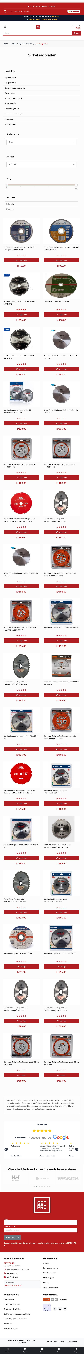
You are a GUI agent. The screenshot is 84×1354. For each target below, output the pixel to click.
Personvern (72, 1341)
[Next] (76, 1149)
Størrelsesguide (48, 1278)
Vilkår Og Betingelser (50, 1287)
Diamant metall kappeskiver (15, 88)
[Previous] (6, 1149)
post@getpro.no (12, 1277)
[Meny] (5, 26)
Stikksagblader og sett (13, 98)
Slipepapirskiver (10, 83)
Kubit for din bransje (11, 1328)
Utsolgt (22, 967)
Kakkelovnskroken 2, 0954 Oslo (18, 1270)
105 (29, 1137)
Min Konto (10, 12)
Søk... (77, 33)
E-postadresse (9, 1226)
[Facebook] (55, 1309)
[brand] (15, 1178)
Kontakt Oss (8, 1324)
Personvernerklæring (50, 1268)
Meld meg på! (12, 1237)
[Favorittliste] (72, 26)
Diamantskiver (10, 93)
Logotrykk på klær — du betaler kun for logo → (43, 19)
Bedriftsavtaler (9, 1299)
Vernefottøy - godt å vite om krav (15, 1319)
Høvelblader (9, 119)
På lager (11, 209)
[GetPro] (38, 27)
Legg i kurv (22, 260)
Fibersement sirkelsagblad (14, 114)
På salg (11, 204)
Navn (6, 1219)
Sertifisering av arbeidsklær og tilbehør (17, 1314)
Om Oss (46, 1263)
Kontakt (53, 6)
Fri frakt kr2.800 (35, 6)
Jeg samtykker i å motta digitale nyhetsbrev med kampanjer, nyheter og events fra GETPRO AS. (40, 1243)
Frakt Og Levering (49, 1273)
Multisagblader (10, 124)
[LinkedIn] (65, 1309)
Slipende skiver (10, 78)
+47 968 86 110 (12, 1273)
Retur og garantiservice (12, 1304)
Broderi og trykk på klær (12, 1309)
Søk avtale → (56, 16)
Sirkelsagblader (10, 104)
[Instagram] (60, 1309)
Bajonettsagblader (12, 109)
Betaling (46, 1282)
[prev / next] (34, 1186)
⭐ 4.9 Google (74, 11)
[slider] (6, 185)
